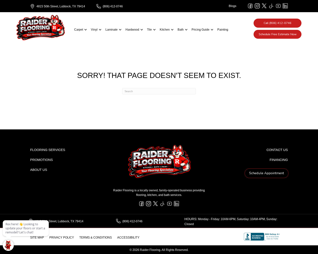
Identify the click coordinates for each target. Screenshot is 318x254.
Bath (181, 29)
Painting (222, 29)
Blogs (232, 6)
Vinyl (94, 29)
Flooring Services (47, 150)
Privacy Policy (61, 237)
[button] (85, 30)
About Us (38, 170)
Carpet (78, 29)
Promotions (41, 160)
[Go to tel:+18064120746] (125, 6)
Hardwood (132, 29)
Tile (149, 29)
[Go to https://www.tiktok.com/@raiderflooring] (271, 5)
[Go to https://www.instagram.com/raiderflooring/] (257, 5)
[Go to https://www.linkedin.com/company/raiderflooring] (285, 5)
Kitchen (165, 29)
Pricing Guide (200, 29)
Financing (279, 160)
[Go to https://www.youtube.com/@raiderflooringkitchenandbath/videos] (278, 5)
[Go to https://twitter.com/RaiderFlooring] (264, 5)
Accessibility (128, 237)
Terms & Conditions (95, 237)
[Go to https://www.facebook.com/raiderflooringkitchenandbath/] (250, 5)
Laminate (111, 29)
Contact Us (277, 150)
